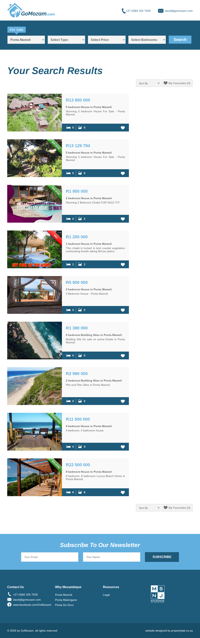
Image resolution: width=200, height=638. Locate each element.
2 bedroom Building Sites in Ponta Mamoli (94, 380)
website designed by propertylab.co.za (169, 630)
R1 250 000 (77, 236)
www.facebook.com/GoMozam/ (31, 604)
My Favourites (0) (179, 83)
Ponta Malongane (66, 599)
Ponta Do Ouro (64, 605)
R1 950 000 (77, 191)
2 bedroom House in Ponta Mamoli (89, 198)
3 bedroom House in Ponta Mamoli (89, 289)
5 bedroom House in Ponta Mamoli (89, 107)
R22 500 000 (78, 464)
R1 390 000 (77, 328)
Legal (106, 594)
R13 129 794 (78, 145)
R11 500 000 (78, 419)
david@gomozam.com (179, 10)
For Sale (16, 30)
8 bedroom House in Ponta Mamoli (89, 471)
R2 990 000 (77, 373)
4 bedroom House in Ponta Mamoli (89, 426)
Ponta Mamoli (63, 594)
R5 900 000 (77, 282)
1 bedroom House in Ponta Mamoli (89, 243)
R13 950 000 (78, 100)
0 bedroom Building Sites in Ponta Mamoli (94, 335)
